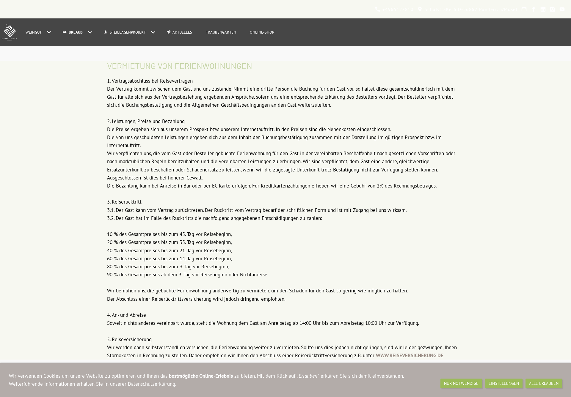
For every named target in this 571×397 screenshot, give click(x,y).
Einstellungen (504, 383)
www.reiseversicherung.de (409, 355)
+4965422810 (397, 9)
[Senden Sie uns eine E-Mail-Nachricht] (524, 9)
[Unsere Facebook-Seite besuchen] (533, 9)
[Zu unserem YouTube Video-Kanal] (562, 9)
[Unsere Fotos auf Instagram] (552, 9)
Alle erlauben (544, 383)
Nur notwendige (461, 383)
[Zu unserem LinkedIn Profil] (543, 9)
